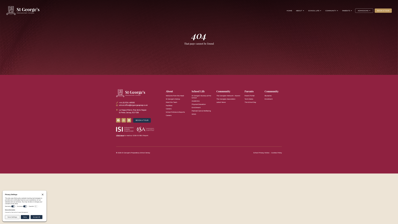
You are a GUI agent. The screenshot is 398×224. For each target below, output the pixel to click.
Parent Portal (249, 96)
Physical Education (199, 104)
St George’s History (173, 99)
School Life (313, 11)
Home (289, 11)
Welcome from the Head (175, 96)
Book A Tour (383, 11)
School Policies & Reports (175, 112)
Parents (346, 11)
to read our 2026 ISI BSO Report (132, 135)
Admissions (363, 11)
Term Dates (249, 99)
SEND (194, 114)
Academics (196, 101)
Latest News (221, 102)
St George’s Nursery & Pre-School (201, 97)
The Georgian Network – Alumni (228, 96)
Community (330, 11)
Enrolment (269, 99)
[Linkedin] (129, 120)
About (299, 11)
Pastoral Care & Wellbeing (201, 111)
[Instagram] (123, 120)
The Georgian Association (225, 99)
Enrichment (196, 107)
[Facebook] (118, 120)
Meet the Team (171, 102)
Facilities (169, 106)
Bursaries (268, 96)
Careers (169, 109)
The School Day (250, 102)
